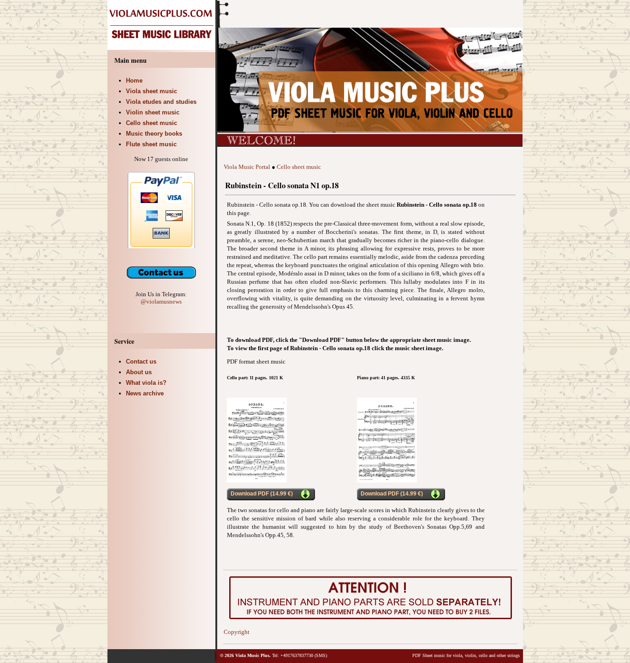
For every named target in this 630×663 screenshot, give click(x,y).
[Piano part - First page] (387, 480)
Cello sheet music (299, 166)
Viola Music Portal (247, 166)
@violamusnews (161, 301)
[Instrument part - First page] (257, 480)
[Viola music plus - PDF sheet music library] (162, 47)
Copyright (237, 631)
